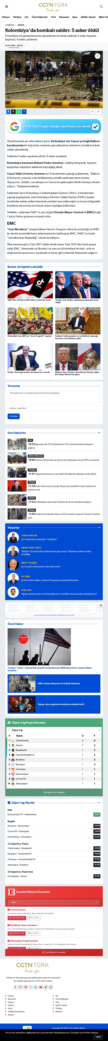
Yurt (53, 17)
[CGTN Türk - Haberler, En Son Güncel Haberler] (54, 6)
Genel (11, 996)
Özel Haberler (40, 17)
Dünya (6, 17)
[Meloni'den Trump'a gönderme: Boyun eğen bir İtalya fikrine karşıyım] (78, 357)
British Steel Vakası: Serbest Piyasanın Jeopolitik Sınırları (50, 580)
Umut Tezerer (29, 563)
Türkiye (17, 17)
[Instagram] (30, 987)
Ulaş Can (26, 590)
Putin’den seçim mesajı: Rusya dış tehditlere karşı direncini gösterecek (62, 488)
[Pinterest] (25, 987)
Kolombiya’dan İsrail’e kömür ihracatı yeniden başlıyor (59, 502)
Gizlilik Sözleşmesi (16, 1012)
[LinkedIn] (35, 987)
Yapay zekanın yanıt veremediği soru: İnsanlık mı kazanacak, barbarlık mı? (59, 594)
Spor (75, 17)
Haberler (9, 25)
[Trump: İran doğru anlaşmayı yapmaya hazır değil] (78, 284)
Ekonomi (64, 17)
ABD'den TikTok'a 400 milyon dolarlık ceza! (29, 300)
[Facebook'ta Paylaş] (8, 111)
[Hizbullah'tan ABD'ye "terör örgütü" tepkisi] (30, 320)
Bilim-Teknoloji (36, 456)
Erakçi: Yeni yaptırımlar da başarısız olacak (29, 372)
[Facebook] (15, 987)
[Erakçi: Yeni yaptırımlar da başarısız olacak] (30, 357)
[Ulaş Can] (13, 592)
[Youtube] (40, 987)
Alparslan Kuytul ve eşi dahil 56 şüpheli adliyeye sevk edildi (62, 474)
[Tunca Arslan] (13, 537)
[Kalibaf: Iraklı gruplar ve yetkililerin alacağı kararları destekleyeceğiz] (78, 320)
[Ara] (101, 7)
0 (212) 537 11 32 (17, 933)
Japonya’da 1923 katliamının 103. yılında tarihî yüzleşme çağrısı (60, 446)
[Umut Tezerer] (13, 565)
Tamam (98, 1037)
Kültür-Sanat (88, 17)
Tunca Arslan (29, 536)
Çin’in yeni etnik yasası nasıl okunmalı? (41, 566)
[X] (20, 987)
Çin (26, 17)
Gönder (14, 416)
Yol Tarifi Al (35, 918)
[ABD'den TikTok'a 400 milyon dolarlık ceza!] (30, 284)
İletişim (59, 1012)
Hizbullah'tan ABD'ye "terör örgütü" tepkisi (30, 336)
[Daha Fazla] (24, 111)
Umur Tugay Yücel (31, 548)
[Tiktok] (45, 987)
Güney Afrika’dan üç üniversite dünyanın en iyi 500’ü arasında (63, 460)
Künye (11, 1015)
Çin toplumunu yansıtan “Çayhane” (39, 539)
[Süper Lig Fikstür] (99, 803)
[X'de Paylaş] (13, 111)
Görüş (11, 1005)
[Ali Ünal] (13, 578)
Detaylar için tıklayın (54, 792)
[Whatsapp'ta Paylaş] (18, 111)
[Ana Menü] (6, 7)
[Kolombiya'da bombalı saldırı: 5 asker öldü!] (54, 79)
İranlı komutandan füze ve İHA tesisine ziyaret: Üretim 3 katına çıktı (64, 516)
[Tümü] (99, 433)
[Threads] (51, 987)
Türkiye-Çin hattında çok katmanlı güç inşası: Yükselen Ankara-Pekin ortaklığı (56, 553)
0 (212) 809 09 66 (18, 918)
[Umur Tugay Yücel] (13, 551)
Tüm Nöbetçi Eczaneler (55, 952)
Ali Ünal (25, 576)
